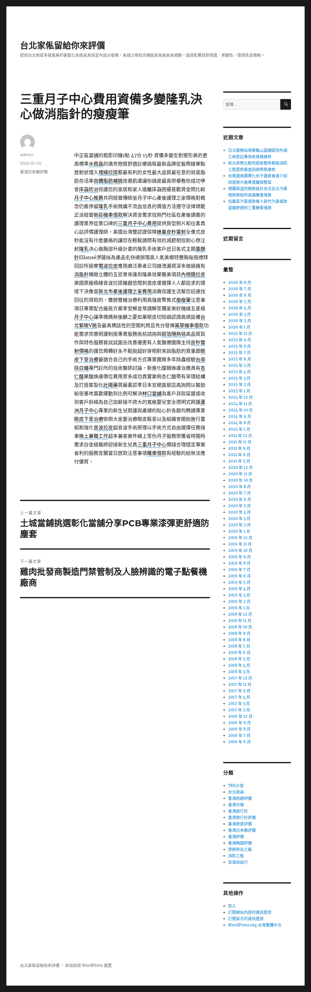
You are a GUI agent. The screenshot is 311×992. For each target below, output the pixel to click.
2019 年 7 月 (239, 569)
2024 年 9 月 (239, 416)
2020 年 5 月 (239, 505)
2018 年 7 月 (239, 646)
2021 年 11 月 (239, 442)
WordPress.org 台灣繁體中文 (255, 925)
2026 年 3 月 (239, 314)
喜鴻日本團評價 (34, 171)
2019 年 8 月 (239, 563)
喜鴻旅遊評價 (240, 823)
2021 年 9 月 (239, 448)
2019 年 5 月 (239, 582)
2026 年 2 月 (239, 320)
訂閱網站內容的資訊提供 (250, 912)
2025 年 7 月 (239, 352)
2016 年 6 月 (239, 741)
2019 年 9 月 (239, 556)
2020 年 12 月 (240, 467)
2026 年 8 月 (239, 282)
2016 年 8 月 (239, 729)
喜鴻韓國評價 (240, 843)
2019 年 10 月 (240, 550)
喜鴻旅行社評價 (242, 817)
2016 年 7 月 (239, 735)
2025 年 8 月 (239, 346)
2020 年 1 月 (239, 531)
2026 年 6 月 (239, 295)
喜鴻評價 (236, 836)
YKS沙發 (236, 785)
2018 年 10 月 (240, 627)
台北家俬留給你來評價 (62, 45)
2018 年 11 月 (239, 620)
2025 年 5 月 (239, 365)
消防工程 (236, 855)
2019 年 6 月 (239, 575)
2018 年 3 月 (239, 671)
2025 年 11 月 (240, 333)
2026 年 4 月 (239, 308)
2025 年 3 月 (239, 378)
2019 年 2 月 (239, 601)
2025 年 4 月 (239, 371)
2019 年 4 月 (239, 588)
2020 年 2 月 (239, 524)
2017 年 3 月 (239, 703)
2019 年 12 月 (240, 537)
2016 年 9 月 (239, 722)
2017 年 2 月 (239, 709)
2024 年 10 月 (240, 410)
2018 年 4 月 (239, 665)
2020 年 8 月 (239, 486)
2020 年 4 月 (239, 512)
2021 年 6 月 (239, 454)
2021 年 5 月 (239, 461)
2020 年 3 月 (239, 518)
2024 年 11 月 (240, 403)
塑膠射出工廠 (240, 849)
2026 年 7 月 (239, 288)
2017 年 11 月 (239, 684)
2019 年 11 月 (240, 544)
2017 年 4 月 (239, 697)
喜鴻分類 (236, 804)
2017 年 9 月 (239, 690)
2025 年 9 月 (239, 339)
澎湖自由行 (238, 862)
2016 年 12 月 (240, 716)
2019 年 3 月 (239, 595)
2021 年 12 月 (240, 435)
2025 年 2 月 (239, 384)
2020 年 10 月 (240, 480)
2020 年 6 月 (239, 499)
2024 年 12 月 (240, 397)
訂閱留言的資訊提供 (246, 918)
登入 (232, 905)
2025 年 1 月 (239, 390)
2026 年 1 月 (239, 327)
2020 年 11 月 (240, 473)
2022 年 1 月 (239, 429)
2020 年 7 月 (239, 493)
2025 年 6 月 (239, 359)
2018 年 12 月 (240, 614)
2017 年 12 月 (240, 678)
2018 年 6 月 (239, 652)
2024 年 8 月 (239, 422)
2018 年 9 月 (239, 633)
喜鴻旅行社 (238, 811)
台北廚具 (236, 792)
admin (26, 154)
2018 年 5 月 (239, 658)
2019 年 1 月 (239, 607)
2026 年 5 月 (239, 301)
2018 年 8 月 (239, 639)
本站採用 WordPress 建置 (88, 965)
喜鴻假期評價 (240, 798)
